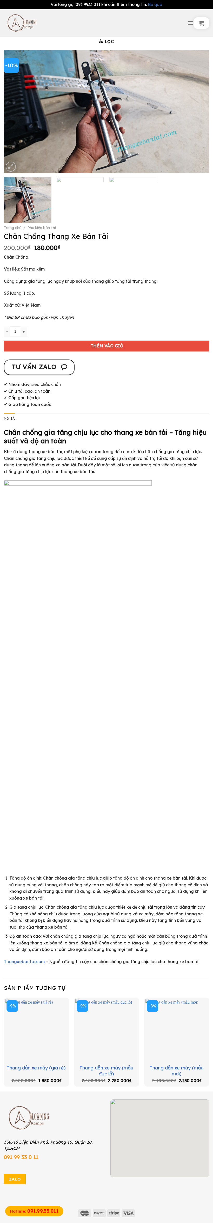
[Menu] (190, 23)
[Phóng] (11, 167)
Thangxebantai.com (24, 961)
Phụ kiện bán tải (42, 227)
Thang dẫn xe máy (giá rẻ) (36, 1068)
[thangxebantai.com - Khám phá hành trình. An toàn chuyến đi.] (93, 23)
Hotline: (34, 1211)
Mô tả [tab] (9, 418)
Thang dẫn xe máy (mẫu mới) (176, 1071)
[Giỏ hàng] (201, 23)
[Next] (198, 111)
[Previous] (14, 111)
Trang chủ (12, 227)
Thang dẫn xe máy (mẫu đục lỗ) (106, 1071)
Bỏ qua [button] (155, 4)
